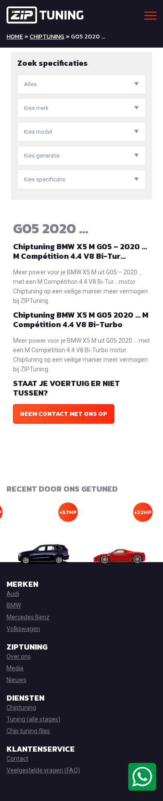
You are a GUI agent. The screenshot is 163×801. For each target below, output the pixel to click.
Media (15, 668)
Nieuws (17, 679)
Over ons (19, 656)
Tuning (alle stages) (33, 719)
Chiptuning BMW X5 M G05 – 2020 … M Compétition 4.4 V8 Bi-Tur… (80, 251)
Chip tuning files (28, 730)
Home (15, 36)
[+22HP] (119, 554)
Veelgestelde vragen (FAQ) (43, 770)
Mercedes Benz (28, 617)
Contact (17, 758)
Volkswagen (23, 628)
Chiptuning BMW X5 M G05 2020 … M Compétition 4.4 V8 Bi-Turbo (80, 319)
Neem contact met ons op (63, 413)
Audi (13, 593)
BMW (14, 605)
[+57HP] (44, 554)
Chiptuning (47, 36)
